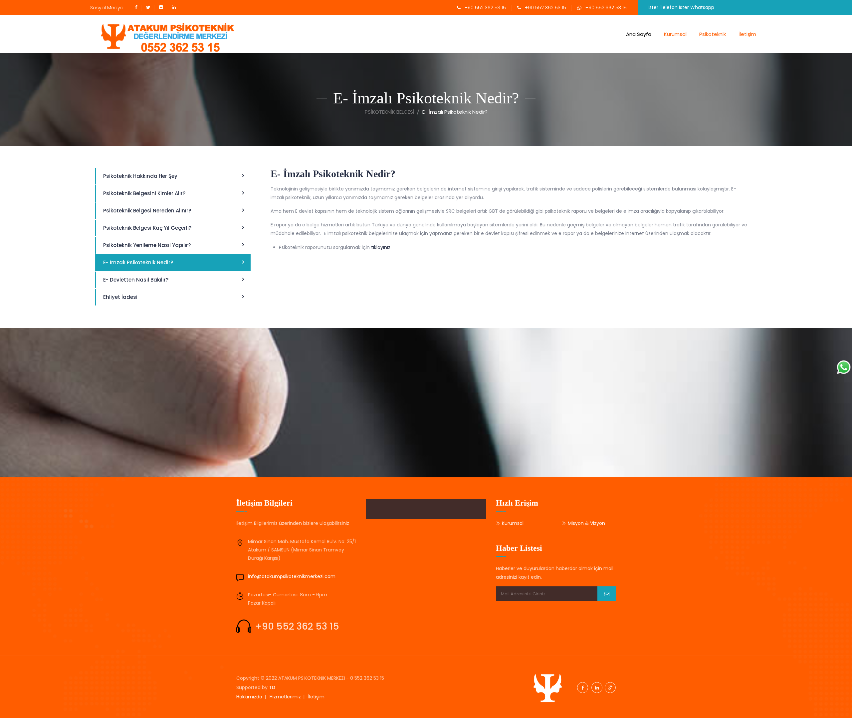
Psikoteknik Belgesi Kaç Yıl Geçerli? (147, 227)
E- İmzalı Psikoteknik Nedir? (138, 262)
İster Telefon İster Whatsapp (682, 7)
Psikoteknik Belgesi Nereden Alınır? (147, 210)
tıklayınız (380, 247)
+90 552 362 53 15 (483, 7)
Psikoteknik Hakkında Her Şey (140, 176)
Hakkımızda (249, 696)
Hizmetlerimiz (285, 696)
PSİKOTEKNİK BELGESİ (389, 111)
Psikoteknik (712, 34)
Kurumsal (675, 34)
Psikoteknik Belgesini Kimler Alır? (144, 193)
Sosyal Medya (106, 7)
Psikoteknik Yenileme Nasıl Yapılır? (147, 245)
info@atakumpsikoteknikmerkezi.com (291, 576)
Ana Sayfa (638, 34)
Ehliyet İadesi (120, 297)
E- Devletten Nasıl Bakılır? (135, 279)
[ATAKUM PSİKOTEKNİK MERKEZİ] (163, 34)
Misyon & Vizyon (586, 523)
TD (272, 687)
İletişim (747, 34)
